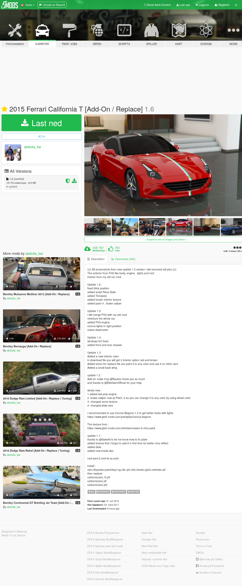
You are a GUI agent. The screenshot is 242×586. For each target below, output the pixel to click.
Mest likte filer (150, 546)
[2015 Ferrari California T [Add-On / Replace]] (97, 227)
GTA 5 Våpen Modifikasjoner (104, 552)
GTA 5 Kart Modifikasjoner (102, 572)
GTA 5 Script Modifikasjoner (103, 559)
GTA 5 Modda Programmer (103, 533)
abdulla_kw (32, 146)
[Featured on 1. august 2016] (4, 109)
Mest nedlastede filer (154, 552)
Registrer (224, 5)
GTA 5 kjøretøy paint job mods (105, 546)
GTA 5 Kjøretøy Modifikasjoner (105, 539)
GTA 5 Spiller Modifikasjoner (104, 566)
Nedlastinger (98, 250)
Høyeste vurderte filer (154, 559)
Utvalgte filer (149, 539)
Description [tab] (97, 259)
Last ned (45, 122)
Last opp (184, 5)
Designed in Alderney (14, 531)
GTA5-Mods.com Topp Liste (158, 566)
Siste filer (147, 533)
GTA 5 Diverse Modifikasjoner (105, 579)
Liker (117, 250)
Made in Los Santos (13, 535)
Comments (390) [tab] (124, 259)
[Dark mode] (236, 4)
